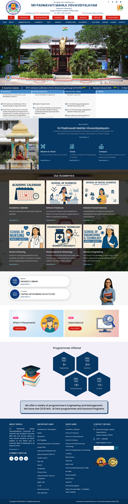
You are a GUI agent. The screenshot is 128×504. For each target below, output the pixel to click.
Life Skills (68, 471)
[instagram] (26, 459)
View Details (19, 328)
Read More (83, 137)
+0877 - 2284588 (102, 439)
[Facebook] (11, 459)
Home (4, 22)
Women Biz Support (72, 486)
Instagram (120, 2)
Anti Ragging (41, 440)
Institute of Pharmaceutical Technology (75, 445)
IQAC (48, 22)
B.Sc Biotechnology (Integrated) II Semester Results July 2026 (78, 101)
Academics (38, 22)
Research (83, 17)
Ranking (58, 22)
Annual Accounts (43, 489)
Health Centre (42, 458)
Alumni (39, 465)
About (11, 22)
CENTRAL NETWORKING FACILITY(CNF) (37, 294)
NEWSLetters (69, 457)
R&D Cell (97, 17)
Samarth (68, 482)
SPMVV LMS (69, 464)
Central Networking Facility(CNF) (107, 501)
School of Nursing (71, 440)
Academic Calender (72, 429)
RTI (11, 17)
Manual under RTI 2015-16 (46, 454)
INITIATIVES (41, 436)
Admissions (24, 17)
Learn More (24, 284)
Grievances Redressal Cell (46, 451)
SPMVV (24, 501)
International (71, 22)
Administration (24, 22)
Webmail (68, 461)
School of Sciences (72, 433)
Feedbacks (41, 469)
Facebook (108, 2)
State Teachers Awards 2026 (44, 114)
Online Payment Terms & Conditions (46, 477)
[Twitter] (16, 459)
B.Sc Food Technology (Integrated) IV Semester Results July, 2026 (79, 107)
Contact (122, 22)
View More (13, 220)
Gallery (113, 22)
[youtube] (21, 459)
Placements (83, 22)
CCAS (39, 486)
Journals (68, 454)
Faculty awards (70, 475)
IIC (71, 17)
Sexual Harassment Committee (48, 444)
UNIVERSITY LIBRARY (29, 281)
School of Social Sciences (74, 436)
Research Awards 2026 (42, 101)
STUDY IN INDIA (113, 17)
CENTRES (105, 22)
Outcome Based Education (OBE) (77, 468)
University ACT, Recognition (46, 429)
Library (39, 433)
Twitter (112, 2)
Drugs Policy (41, 447)
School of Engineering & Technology (77, 450)
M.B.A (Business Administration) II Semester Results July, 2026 (78, 113)
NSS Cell (40, 461)
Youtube (116, 2)
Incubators (58, 17)
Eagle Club (41, 482)
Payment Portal (41, 17)
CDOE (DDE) (96, 22)
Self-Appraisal (42, 493)
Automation (69, 479)
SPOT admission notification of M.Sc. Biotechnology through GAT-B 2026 (15, 101)
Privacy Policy (42, 472)
